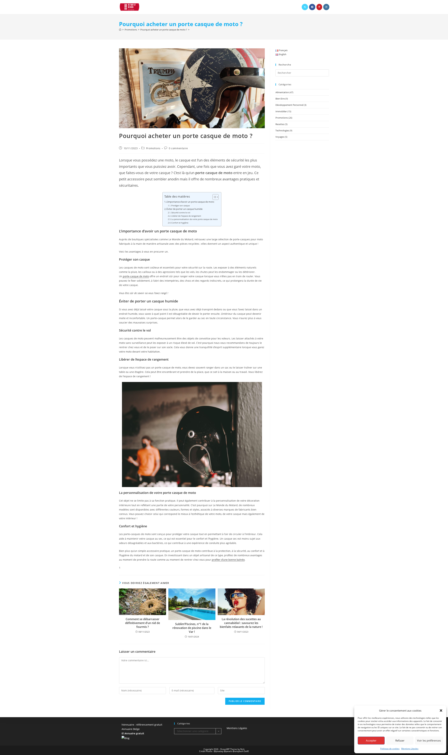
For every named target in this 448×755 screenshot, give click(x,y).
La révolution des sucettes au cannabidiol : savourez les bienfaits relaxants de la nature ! (241, 623)
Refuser (399, 740)
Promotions (153, 148)
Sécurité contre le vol (180, 212)
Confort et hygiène (179, 222)
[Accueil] (120, 29)
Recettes (279, 124)
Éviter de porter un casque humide (184, 209)
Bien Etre (280, 98)
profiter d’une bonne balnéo (228, 559)
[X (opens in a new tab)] (305, 7)
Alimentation (282, 92)
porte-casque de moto (135, 276)
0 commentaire (178, 148)
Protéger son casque (180, 205)
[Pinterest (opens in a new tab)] (319, 7)
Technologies (282, 130)
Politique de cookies (390, 748)
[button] (441, 710)
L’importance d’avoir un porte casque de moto (190, 201)
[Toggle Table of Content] (214, 197)
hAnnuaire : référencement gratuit (142, 724)
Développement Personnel (289, 104)
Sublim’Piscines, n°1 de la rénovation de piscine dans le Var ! (191, 628)
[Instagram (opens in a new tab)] (326, 7)
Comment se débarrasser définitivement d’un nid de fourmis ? (142, 623)
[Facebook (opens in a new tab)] (312, 7)
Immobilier (281, 111)
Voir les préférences (429, 740)
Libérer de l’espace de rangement (186, 216)
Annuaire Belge (131, 729)
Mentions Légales (409, 748)
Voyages (279, 136)
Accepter (371, 740)
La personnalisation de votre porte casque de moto (194, 219)
